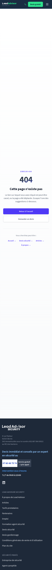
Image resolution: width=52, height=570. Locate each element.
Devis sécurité (26, 240)
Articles (40, 240)
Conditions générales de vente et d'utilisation (22, 540)
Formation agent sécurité (13, 524)
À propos (26, 245)
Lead (9, 4)
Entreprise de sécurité (12, 560)
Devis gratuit (35, 4)
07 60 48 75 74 (10, 463)
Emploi (5, 518)
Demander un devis (26, 219)
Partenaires (7, 513)
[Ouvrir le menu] (47, 4)
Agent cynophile (9, 565)
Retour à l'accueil (26, 211)
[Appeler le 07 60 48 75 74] (25, 4)
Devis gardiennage (10, 534)
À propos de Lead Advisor (13, 497)
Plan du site (7, 545)
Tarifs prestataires (10, 508)
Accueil (12, 240)
